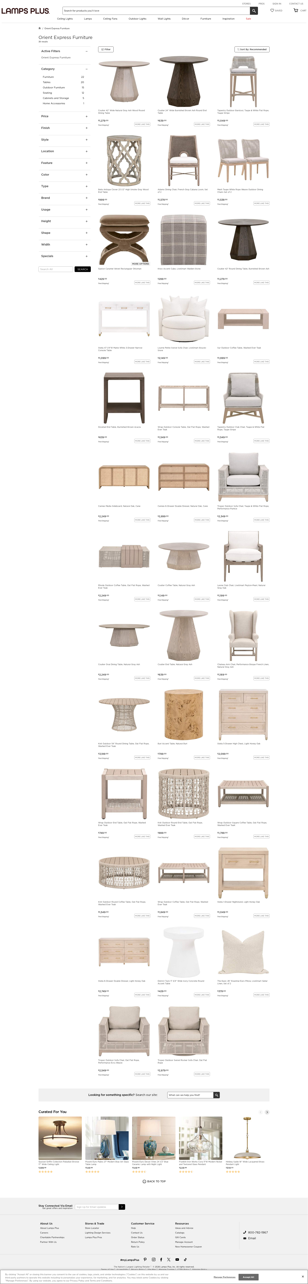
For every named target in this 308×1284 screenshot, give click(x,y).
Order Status (137, 1237)
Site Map (152, 1269)
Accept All (248, 1276)
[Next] (267, 1112)
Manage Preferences (224, 1276)
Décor (185, 18)
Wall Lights (164, 18)
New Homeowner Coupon (188, 1246)
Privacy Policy (138, 1269)
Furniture (206, 18)
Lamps (88, 18)
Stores (246, 3)
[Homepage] (39, 28)
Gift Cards (180, 1237)
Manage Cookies (167, 1269)
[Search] (254, 11)
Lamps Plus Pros (93, 1237)
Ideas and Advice (184, 1228)
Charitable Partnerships (52, 1237)
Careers (44, 1232)
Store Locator (92, 1228)
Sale (248, 18)
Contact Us (296, 3)
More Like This (142, 124)
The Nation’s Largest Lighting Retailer (132, 1266)
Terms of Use (107, 1269)
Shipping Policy (199, 1269)
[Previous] (260, 1112)
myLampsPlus (130, 1260)
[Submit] (122, 1207)
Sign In (277, 3)
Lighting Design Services (97, 1232)
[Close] (302, 1276)
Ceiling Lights (65, 18)
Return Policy (138, 1242)
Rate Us (135, 1246)
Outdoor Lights (137, 18)
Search (82, 269)
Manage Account (184, 1242)
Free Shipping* (103, 125)
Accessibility (122, 1269)
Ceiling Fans (110, 18)
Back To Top (156, 1181)
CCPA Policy (183, 1269)
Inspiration (228, 18)
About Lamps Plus (49, 1228)
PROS (262, 3)
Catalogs (179, 1232)
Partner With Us (48, 1242)
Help (133, 1228)
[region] (154, 1277)
